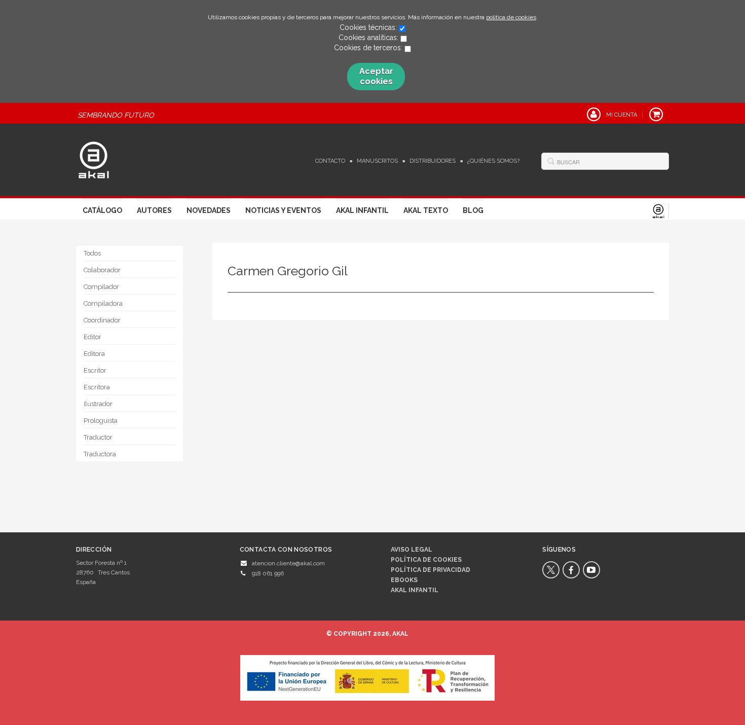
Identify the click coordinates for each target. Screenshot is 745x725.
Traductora (100, 454)
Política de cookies (426, 559)
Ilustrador (98, 404)
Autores (154, 210)
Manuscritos (377, 161)
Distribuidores (432, 161)
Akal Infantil (362, 210)
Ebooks (404, 580)
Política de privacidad (430, 569)
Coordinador (102, 320)
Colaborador (102, 270)
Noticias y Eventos (283, 210)
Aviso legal (411, 549)
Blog (473, 210)
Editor (92, 337)
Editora (94, 353)
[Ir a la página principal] (93, 158)
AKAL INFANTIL (414, 590)
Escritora (97, 387)
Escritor (95, 370)
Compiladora (103, 303)
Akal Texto (425, 210)
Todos (92, 253)
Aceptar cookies (376, 76)
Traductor (98, 437)
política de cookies (511, 17)
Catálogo (102, 210)
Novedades (209, 210)
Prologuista (101, 420)
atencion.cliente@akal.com (288, 563)
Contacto (330, 161)
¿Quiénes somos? (493, 161)
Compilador (101, 287)
